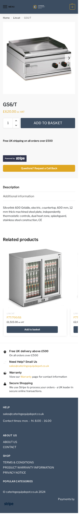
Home (6, 17)
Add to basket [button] (32, 329)
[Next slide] (69, 58)
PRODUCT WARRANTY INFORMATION (28, 467)
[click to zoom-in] (39, 58)
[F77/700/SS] (35, 277)
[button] (72, 7)
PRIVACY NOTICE (14, 472)
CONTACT (9, 447)
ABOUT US (10, 442)
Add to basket (48, 123)
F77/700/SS (14, 317)
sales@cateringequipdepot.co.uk (29, 365)
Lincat (16, 17)
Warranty (26, 376)
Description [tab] (11, 187)
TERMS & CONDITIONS (18, 462)
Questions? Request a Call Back (39, 168)
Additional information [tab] (18, 196)
